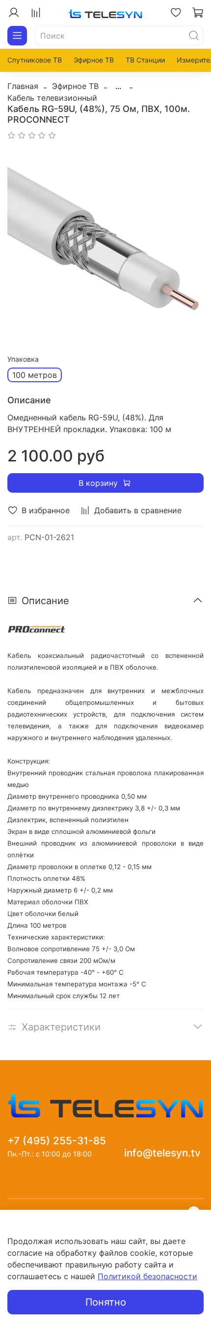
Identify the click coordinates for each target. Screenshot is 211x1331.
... (118, 86)
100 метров (34, 375)
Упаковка (23, 359)
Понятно (105, 1302)
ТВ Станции (145, 60)
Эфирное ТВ (94, 60)
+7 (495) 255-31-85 (56, 1141)
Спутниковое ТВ (34, 60)
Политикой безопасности (147, 1276)
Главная (22, 86)
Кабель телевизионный (52, 98)
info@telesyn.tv (162, 1153)
